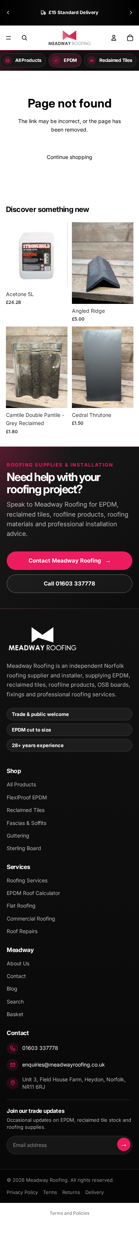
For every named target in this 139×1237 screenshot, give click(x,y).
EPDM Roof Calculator (33, 893)
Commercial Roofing (31, 918)
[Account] (114, 38)
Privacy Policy (22, 1192)
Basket (15, 1014)
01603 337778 (40, 1048)
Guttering (18, 835)
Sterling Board (24, 848)
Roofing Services (27, 880)
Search (15, 1001)
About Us (18, 963)
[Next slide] (131, 12)
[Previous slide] (8, 12)
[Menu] (8, 37)
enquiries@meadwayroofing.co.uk (63, 1064)
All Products (21, 784)
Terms (50, 1192)
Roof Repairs (22, 931)
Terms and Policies (69, 1213)
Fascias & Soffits (26, 823)
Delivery (94, 1192)
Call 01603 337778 (69, 583)
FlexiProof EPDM (27, 797)
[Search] (24, 38)
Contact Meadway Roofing (70, 560)
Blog (12, 988)
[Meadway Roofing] (42, 639)
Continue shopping (69, 157)
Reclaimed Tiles (25, 810)
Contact (16, 976)
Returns (71, 1192)
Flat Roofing (21, 905)
